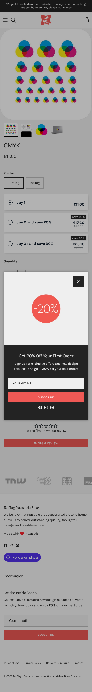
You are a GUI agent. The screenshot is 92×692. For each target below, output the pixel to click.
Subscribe (46, 397)
